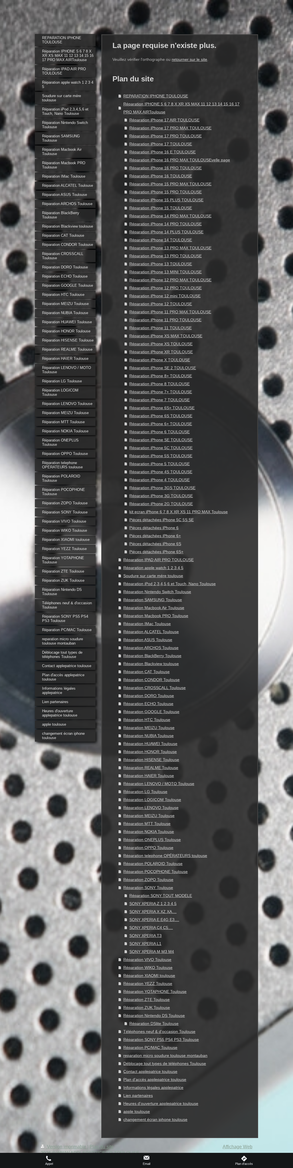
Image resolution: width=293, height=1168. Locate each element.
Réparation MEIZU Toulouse (149, 727)
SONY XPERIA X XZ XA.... (153, 911)
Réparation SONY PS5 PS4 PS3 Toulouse (161, 1039)
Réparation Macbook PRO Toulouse (155, 615)
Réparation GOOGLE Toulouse (151, 711)
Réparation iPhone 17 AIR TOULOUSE (164, 120)
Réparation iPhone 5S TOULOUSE (160, 455)
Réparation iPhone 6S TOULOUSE (160, 416)
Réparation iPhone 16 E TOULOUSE (162, 152)
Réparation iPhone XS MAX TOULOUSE (165, 336)
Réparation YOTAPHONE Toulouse (155, 991)
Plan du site (102, 1146)
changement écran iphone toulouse (155, 1119)
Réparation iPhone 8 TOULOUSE (159, 384)
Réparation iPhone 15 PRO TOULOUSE (165, 192)
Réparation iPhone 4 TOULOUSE (159, 479)
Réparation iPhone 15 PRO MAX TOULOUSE (170, 184)
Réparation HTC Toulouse (146, 719)
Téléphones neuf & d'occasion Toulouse (159, 1031)
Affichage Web (237, 1146)
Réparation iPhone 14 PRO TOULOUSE (165, 224)
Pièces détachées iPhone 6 (154, 527)
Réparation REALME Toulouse (150, 767)
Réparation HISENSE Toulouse (151, 759)
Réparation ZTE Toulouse (146, 999)
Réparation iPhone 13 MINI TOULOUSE (165, 272)
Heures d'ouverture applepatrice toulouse (160, 1103)
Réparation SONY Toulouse (148, 887)
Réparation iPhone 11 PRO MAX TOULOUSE (170, 312)
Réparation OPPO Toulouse (148, 847)
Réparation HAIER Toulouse (148, 775)
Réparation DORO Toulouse (148, 695)
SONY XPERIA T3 (145, 935)
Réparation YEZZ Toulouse (147, 983)
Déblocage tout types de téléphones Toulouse (164, 1063)
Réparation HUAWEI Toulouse (150, 743)
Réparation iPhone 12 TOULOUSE (160, 304)
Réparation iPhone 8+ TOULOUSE (160, 376)
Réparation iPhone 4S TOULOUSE (160, 471)
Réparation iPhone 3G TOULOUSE (161, 495)
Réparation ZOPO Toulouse (148, 879)
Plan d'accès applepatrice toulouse (154, 1079)
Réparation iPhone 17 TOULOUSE (160, 144)
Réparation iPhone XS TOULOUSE (161, 344)
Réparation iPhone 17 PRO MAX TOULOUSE (170, 128)
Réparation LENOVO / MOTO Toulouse (158, 783)
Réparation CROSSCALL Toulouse (154, 687)
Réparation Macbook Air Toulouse (153, 607)
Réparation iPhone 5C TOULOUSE (161, 447)
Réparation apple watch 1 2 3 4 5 (153, 567)
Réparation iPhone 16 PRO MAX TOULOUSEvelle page (179, 160)
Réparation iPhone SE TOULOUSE (161, 440)
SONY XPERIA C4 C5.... (151, 927)
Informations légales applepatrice (153, 1087)
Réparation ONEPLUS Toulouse (152, 839)
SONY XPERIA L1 (145, 943)
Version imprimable (66, 1146)
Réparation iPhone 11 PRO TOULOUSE (165, 320)
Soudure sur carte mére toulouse (153, 575)
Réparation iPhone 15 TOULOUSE (160, 208)
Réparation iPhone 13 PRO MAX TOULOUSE (170, 248)
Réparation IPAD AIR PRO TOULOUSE (158, 559)
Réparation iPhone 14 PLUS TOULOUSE (166, 232)
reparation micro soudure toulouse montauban (165, 1055)
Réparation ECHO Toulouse (148, 703)
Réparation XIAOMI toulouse (149, 975)
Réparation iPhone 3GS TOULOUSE (162, 487)
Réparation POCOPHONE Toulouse (155, 871)
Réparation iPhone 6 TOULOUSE (159, 432)
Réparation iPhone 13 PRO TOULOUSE (165, 256)
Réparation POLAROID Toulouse (153, 863)
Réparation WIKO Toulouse (148, 967)
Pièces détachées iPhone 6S (155, 543)
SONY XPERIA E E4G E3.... (154, 919)
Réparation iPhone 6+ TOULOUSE (160, 424)
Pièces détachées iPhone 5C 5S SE (161, 519)
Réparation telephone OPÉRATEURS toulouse (165, 855)
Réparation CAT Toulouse (146, 671)
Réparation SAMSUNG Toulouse (152, 599)
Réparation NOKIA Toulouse (148, 831)
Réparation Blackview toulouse (151, 663)
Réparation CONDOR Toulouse (151, 679)
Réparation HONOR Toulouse (150, 751)
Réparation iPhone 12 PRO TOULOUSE (165, 288)
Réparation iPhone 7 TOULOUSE (159, 400)
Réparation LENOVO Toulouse (151, 807)
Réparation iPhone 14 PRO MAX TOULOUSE (170, 216)
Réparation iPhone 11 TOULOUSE (160, 328)
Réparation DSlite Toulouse (154, 1023)
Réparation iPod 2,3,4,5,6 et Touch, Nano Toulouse (169, 583)
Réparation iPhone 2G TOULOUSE (161, 503)
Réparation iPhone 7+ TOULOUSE (160, 392)
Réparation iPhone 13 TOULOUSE (160, 264)
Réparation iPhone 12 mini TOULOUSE (165, 296)
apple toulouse (136, 1111)
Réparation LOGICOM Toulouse (152, 799)
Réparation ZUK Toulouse (146, 1007)
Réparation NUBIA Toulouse (148, 735)
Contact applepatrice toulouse (150, 1071)
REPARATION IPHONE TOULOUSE (155, 96)
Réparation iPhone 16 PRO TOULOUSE (165, 168)
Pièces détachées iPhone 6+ (155, 535)
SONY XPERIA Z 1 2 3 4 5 (153, 903)
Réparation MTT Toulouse (147, 823)
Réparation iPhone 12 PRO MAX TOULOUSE (170, 280)
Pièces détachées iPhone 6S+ (156, 551)
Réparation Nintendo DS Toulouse (154, 1015)
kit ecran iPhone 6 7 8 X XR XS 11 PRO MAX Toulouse (178, 511)
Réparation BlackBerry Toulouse (152, 655)
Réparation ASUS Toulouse (147, 639)
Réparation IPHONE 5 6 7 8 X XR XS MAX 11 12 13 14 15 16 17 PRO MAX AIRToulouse (181, 108)
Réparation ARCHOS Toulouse (151, 647)
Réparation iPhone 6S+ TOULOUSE (162, 408)
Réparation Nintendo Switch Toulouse (157, 591)
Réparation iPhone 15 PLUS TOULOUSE (166, 200)
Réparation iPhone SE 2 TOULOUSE (162, 368)
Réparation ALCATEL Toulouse (151, 631)
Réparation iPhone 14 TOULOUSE (160, 240)
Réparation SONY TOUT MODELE (160, 895)
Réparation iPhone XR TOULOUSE (161, 352)
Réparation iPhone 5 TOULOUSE (159, 463)
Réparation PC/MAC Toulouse (150, 1047)
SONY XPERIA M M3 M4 (151, 951)
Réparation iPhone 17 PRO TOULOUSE (165, 136)
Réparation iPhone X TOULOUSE (159, 360)
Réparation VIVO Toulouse (147, 959)
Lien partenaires (138, 1095)
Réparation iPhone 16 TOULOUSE (160, 176)
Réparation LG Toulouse (145, 791)
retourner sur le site (189, 59)
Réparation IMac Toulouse (147, 623)
